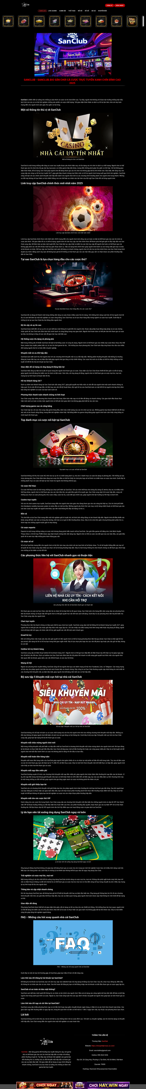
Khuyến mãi (102, 11)
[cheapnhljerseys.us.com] (31, 4)
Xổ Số (87, 11)
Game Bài (62, 11)
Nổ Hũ (80, 11)
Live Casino (52, 11)
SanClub (105, 1041)
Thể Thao (71, 11)
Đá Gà (94, 11)
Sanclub (42, 11)
